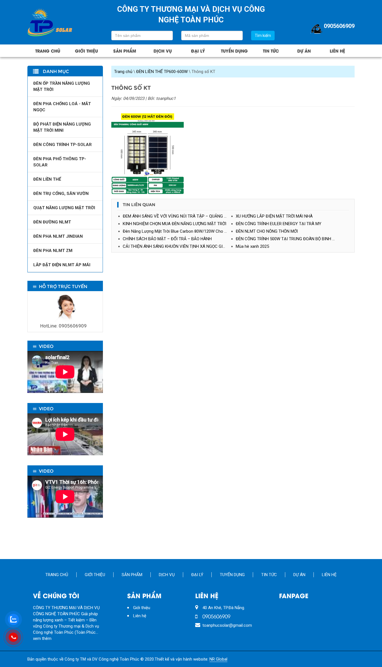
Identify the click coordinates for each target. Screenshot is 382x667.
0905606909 (339, 26)
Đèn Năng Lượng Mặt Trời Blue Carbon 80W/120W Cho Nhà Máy (179, 231)
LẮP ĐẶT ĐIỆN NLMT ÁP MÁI (61, 264)
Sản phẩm (124, 51)
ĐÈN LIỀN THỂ (47, 179)
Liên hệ (337, 51)
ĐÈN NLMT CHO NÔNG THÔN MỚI (267, 231)
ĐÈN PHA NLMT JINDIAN (58, 236)
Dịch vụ (163, 51)
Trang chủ (47, 51)
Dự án (304, 51)
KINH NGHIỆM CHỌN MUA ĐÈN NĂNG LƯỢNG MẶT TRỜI (174, 223)
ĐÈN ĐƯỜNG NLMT (52, 222)
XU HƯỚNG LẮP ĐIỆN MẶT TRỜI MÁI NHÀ (274, 216)
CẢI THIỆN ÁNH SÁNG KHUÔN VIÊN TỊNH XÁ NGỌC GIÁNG (177, 246)
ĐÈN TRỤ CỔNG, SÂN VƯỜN (61, 193)
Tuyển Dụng (234, 51)
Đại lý (198, 51)
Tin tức (271, 51)
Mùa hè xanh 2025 (252, 246)
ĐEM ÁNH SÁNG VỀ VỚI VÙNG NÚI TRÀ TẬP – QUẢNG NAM (178, 216)
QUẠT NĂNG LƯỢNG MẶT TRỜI (64, 207)
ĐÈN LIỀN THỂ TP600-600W (162, 71)
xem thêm (42, 638)
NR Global (218, 659)
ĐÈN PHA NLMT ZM (52, 250)
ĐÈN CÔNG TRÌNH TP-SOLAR (62, 144)
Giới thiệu (86, 51)
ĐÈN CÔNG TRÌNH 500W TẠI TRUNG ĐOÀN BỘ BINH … (285, 238)
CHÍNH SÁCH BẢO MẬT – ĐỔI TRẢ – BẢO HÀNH (167, 238)
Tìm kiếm (263, 35)
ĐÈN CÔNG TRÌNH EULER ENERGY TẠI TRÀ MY (278, 223)
